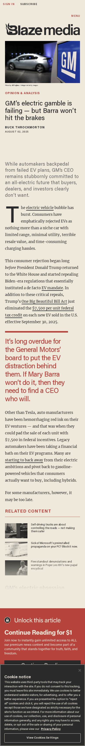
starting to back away (24, 460)
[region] (42, 705)
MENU (75, 16)
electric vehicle (40, 208)
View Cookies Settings (43, 737)
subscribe (28, 4)
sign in (9, 4)
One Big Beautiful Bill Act (44, 301)
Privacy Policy (51, 729)
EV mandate (52, 288)
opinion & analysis (22, 93)
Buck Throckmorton (25, 127)
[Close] (80, 670)
